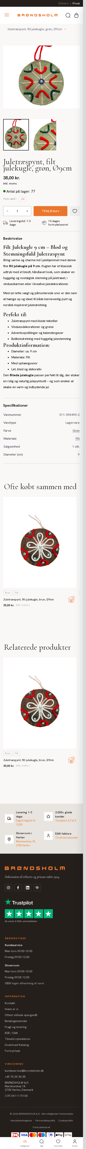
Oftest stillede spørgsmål (21, 1015)
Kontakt (10, 1003)
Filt (77, 438)
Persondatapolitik (45, 1120)
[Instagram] (8, 887)
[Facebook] (18, 887)
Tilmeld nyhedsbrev (17, 1039)
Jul (22, 198)
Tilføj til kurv (50, 211)
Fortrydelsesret (41, 1127)
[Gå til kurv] (76, 15)
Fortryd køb (12, 1051)
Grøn (76, 431)
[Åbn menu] (6, 14)
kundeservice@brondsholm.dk (24, 1070)
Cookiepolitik (65, 1120)
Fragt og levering (15, 1027)
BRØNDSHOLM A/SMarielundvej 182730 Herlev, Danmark (19, 1086)
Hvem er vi (11, 1009)
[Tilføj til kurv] (71, 599)
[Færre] (7, 211)
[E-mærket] (37, 887)
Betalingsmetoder (16, 1021)
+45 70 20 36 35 (15, 1076)
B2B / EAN (11, 1033)
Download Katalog (17, 1045)
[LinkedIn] (27, 887)
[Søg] (68, 15)
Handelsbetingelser (21, 1120)
